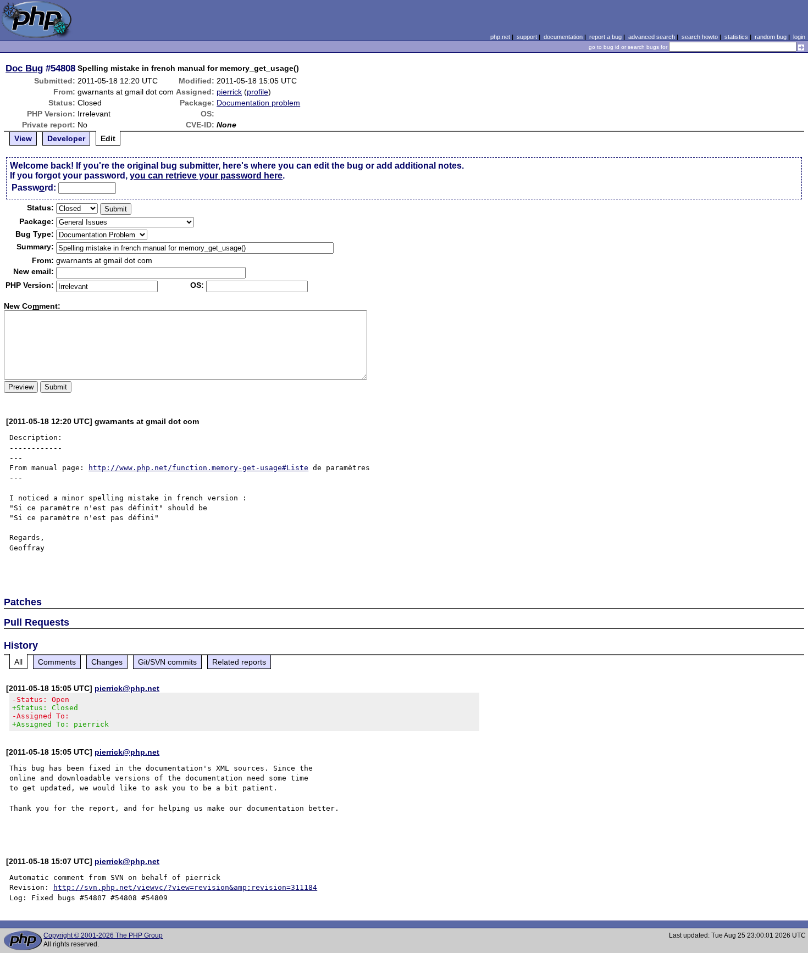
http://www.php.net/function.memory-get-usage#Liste (198, 468)
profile (257, 91)
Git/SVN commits (167, 661)
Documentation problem (258, 102)
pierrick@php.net (127, 688)
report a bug (605, 37)
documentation (563, 37)
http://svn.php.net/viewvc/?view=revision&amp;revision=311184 (185, 887)
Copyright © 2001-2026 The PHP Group (103, 935)
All (18, 661)
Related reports (239, 661)
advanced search (651, 37)
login (799, 37)
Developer (66, 138)
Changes (107, 661)
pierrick (229, 91)
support (527, 37)
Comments (57, 661)
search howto (700, 37)
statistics (736, 37)
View (23, 138)
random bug (771, 37)
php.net (500, 37)
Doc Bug (24, 68)
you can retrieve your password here (206, 175)
